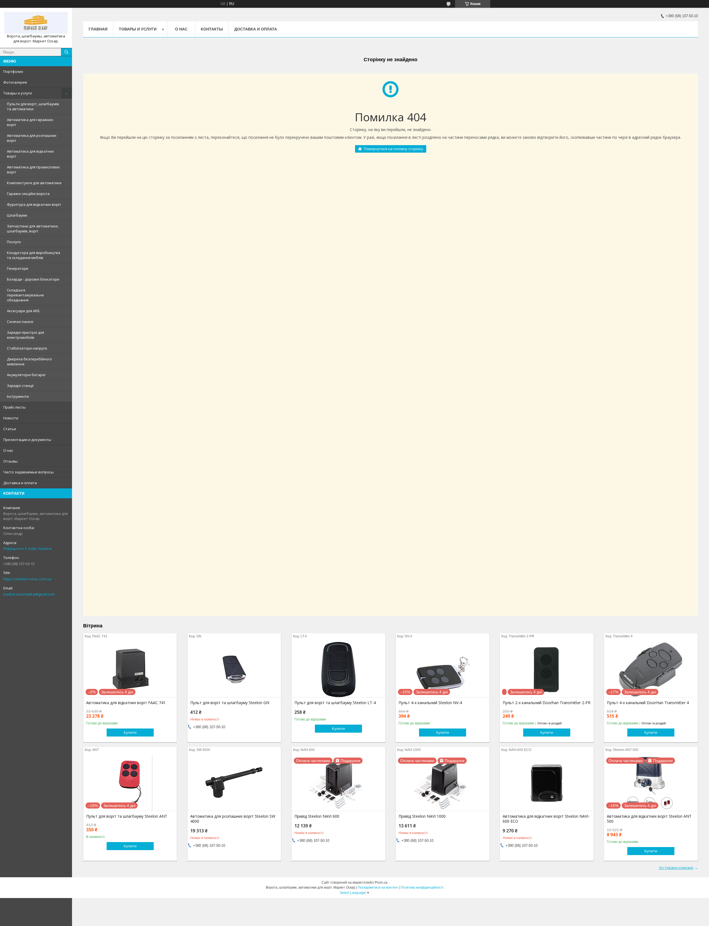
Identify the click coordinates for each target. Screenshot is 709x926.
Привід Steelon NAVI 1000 (422, 816)
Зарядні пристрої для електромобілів (25, 335)
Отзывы (10, 461)
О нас (8, 450)
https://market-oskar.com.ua (27, 578)
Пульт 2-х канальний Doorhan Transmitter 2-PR (546, 702)
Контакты (212, 29)
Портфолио (13, 71)
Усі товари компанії (676, 867)
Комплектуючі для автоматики (34, 182)
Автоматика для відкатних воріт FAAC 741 (126, 702)
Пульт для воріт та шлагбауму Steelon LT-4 (335, 702)
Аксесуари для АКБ (23, 310)
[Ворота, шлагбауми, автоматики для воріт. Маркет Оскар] (36, 23)
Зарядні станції (20, 385)
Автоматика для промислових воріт (33, 170)
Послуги (14, 241)
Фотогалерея (15, 82)
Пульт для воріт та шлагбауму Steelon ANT (126, 816)
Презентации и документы (27, 439)
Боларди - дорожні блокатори (33, 279)
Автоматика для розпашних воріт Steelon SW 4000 (232, 819)
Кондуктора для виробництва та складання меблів (33, 255)
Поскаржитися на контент (378, 887)
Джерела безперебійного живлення (29, 361)
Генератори (17, 268)
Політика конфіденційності (422, 887)
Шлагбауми (17, 215)
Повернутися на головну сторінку (393, 148)
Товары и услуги (17, 93)
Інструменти (18, 396)
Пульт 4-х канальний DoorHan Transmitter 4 (648, 702)
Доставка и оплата (20, 482)
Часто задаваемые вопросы (28, 472)
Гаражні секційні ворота (28, 193)
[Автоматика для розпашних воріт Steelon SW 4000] (234, 783)
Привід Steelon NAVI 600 (316, 816)
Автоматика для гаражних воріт (30, 122)
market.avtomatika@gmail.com (29, 594)
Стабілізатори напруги (27, 348)
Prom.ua (381, 882)
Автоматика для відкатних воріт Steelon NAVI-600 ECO (546, 819)
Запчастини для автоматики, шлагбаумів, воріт (32, 229)
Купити (130, 732)
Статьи (9, 428)
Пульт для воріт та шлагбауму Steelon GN (229, 702)
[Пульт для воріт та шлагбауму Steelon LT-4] (338, 669)
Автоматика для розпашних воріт (31, 138)
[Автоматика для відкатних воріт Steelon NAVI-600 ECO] (546, 783)
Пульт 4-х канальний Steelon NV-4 (430, 702)
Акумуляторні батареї (26, 374)
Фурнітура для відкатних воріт (34, 204)
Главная (98, 29)
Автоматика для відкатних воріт (30, 154)
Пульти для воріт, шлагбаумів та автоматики (33, 106)
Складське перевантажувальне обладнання (25, 295)
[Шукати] (66, 52)
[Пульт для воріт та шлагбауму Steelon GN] (234, 669)
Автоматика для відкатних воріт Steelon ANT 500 (649, 819)
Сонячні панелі (20, 321)
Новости (10, 417)
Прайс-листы (14, 407)
